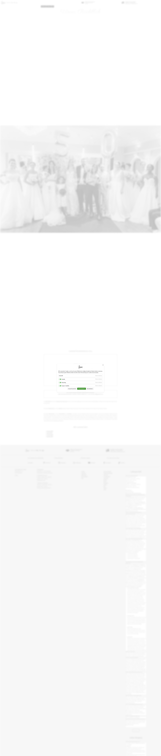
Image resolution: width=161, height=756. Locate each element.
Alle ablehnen (90, 388)
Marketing (64, 382)
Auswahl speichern (72, 388)
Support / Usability (65, 385)
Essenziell (61, 375)
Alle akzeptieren (81, 388)
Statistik (63, 379)
